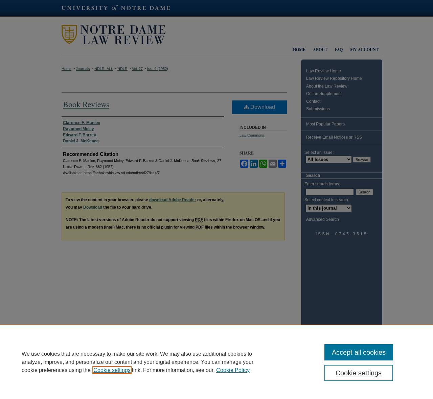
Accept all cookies (359, 352)
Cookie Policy (233, 370)
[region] (216, 362)
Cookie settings (112, 370)
